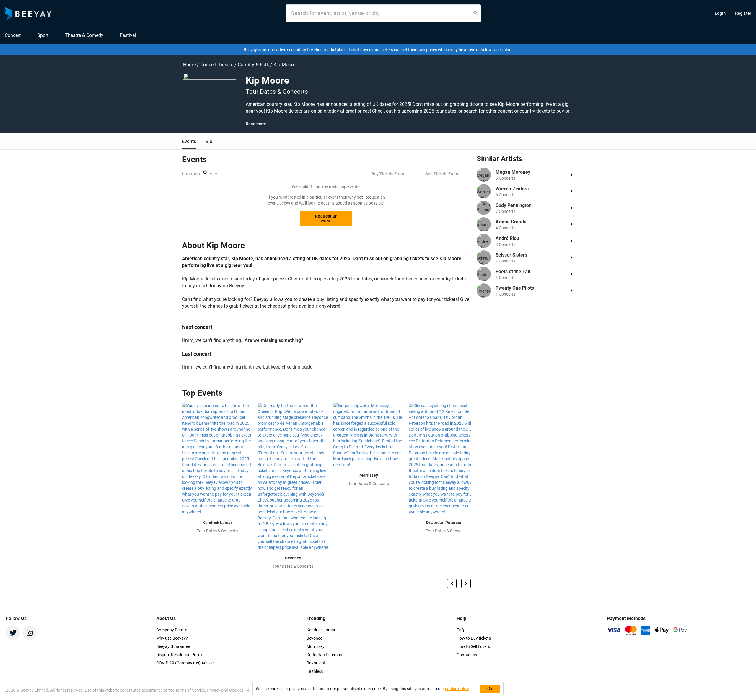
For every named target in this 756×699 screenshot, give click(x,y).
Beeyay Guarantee (173, 646)
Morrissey (316, 646)
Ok (490, 688)
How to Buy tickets (474, 638)
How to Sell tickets (473, 646)
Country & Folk (254, 64)
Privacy (214, 690)
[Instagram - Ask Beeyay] (29, 633)
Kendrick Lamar (321, 629)
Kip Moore (284, 64)
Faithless (315, 671)
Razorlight (316, 663)
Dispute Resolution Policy (179, 654)
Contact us (467, 655)
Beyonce (314, 638)
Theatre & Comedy (84, 35)
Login (720, 13)
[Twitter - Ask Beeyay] (13, 633)
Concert (13, 35)
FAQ (460, 629)
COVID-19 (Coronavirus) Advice (185, 663)
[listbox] (214, 174)
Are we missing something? (272, 340)
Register (743, 13)
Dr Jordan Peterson (324, 654)
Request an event (326, 218)
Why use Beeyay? (172, 638)
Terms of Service (190, 690)
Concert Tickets (216, 64)
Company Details (171, 629)
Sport (42, 35)
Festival (128, 35)
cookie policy (457, 688)
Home (190, 64)
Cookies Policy (242, 690)
